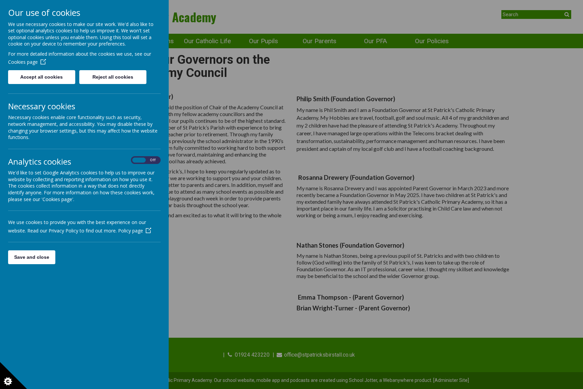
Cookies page (23, 62)
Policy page (130, 230)
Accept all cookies (41, 77)
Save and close (31, 257)
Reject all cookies (112, 77)
